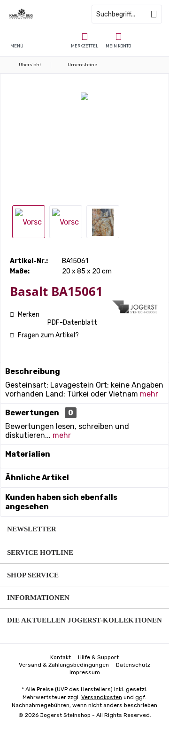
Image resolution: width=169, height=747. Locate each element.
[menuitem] (84, 39)
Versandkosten (101, 697)
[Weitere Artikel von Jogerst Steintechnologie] (135, 306)
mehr (149, 393)
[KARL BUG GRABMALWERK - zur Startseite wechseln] (42, 14)
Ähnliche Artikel (37, 477)
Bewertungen (32, 412)
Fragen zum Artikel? (47, 335)
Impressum (84, 672)
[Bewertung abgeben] (60, 303)
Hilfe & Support (98, 657)
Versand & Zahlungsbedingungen (64, 664)
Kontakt (60, 657)
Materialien (27, 454)
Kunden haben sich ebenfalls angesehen (61, 502)
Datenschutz (133, 664)
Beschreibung (32, 371)
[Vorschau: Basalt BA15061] (28, 221)
